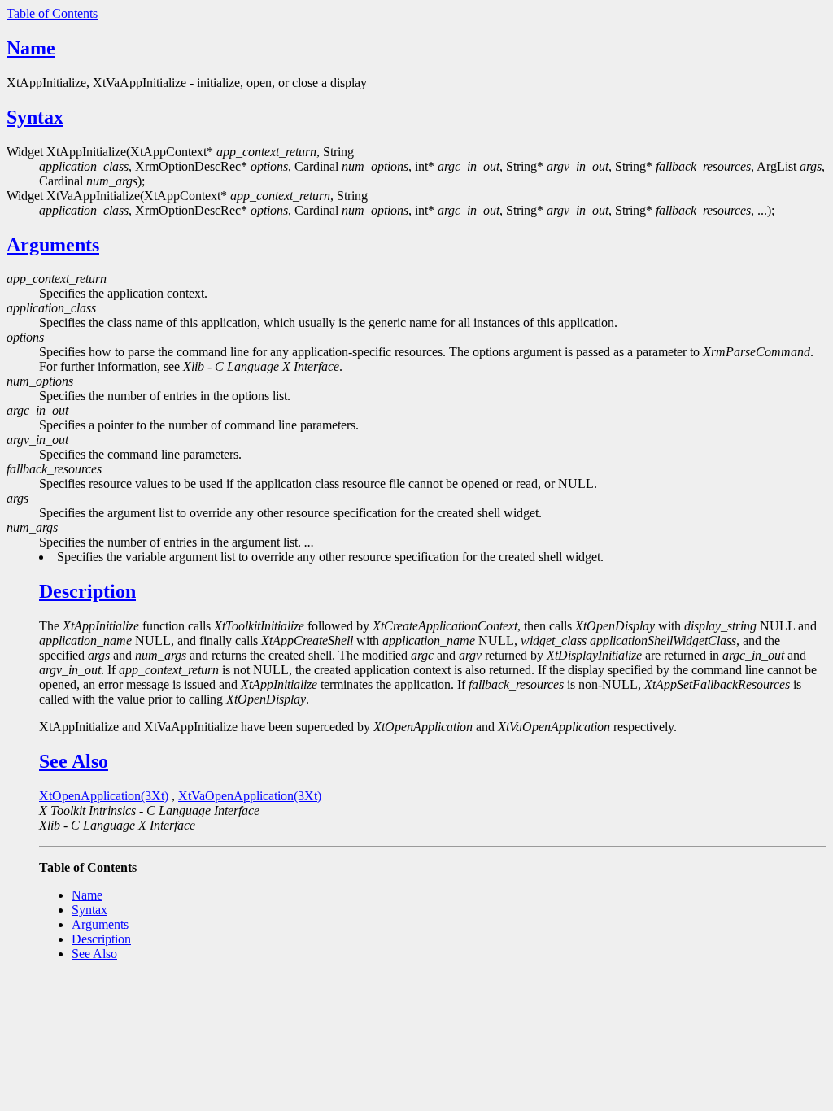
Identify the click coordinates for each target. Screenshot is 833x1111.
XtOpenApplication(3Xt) (103, 796)
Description (87, 591)
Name (31, 48)
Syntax (35, 117)
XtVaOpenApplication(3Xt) (249, 796)
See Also (73, 761)
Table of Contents (52, 13)
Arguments (53, 244)
